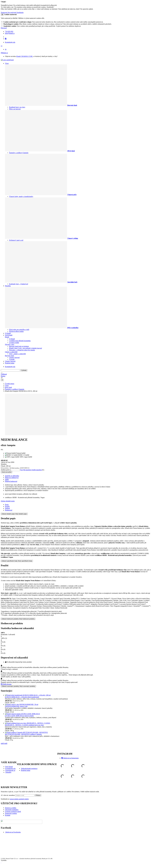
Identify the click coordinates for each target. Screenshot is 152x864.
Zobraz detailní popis (8, 501)
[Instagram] (5, 39)
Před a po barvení (15, 109)
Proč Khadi (9, 767)
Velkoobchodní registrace (29, 768)
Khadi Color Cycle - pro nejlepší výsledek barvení (25, 348)
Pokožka (8, 286)
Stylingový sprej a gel (16, 240)
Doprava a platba (10, 808)
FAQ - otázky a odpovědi (17, 354)
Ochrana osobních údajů (13, 811)
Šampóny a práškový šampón (18, 153)
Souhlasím (20, 12)
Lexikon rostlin (14, 342)
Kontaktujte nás (10, 42)
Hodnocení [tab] (8, 510)
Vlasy (7, 63)
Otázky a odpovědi (11, 352)
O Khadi (8, 333)
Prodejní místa (9, 363)
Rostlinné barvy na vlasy (17, 107)
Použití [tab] (7, 506)
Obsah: (3, 466)
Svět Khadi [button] (8, 335)
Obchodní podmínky (12, 810)
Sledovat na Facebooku (13, 832)
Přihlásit (38, 795)
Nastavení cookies (11, 813)
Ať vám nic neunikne (8, 795)
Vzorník (11, 359)
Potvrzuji (4, 28)
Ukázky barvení (14, 357)
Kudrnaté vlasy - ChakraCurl (18, 284)
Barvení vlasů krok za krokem (19, 346)
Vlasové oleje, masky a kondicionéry (21, 196)
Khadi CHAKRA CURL (24, 56)
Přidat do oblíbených (12, 477)
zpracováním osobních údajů (19, 799)
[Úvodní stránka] (7, 60)
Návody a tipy (9, 344)
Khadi (7, 337)
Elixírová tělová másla (16, 331)
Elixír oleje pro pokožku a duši (19, 329)
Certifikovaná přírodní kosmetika (20, 341)
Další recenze (6, 684)
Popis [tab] (7, 504)
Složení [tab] (7, 508)
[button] (1, 46)
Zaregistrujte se (10, 770)
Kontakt (7, 815)
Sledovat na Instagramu (71, 758)
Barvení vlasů (9, 356)
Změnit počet (5, 470)
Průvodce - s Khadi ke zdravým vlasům (22, 350)
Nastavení (4, 12)
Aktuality (8, 772)
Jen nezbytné (12, 12)
